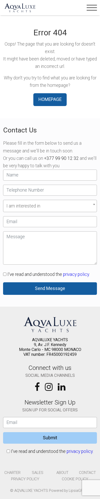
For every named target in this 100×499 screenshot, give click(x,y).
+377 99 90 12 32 (61, 158)
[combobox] (50, 206)
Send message (50, 288)
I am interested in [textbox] (23, 206)
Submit (50, 437)
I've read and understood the (48, 274)
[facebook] (38, 388)
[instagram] (49, 388)
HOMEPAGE (50, 99)
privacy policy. (76, 274)
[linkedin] (61, 388)
